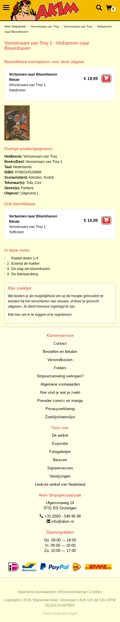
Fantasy (27, 188)
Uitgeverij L (30, 193)
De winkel (60, 435)
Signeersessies (60, 468)
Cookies (95, 592)
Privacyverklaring (60, 409)
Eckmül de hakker (25, 264)
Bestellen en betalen (60, 351)
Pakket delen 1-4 (24, 258)
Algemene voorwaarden (60, 384)
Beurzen (60, 460)
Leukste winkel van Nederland (60, 484)
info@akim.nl (63, 521)
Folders (60, 368)
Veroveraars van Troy (45, 26)
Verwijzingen (60, 476)
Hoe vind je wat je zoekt (60, 392)
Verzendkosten (60, 360)
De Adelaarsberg (24, 274)
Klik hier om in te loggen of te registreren (40, 315)
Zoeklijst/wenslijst (60, 417)
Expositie (60, 443)
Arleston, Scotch (41, 177)
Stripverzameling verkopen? (60, 376)
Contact (60, 343)
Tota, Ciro (33, 183)
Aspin (72, 613)
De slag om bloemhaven (30, 269)
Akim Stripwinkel (15, 26)
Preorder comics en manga (60, 400)
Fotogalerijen (60, 451)
